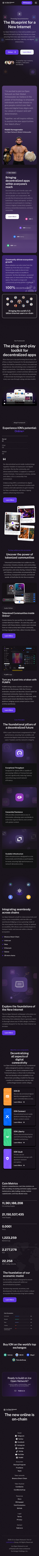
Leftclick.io (10, 1542)
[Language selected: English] (17, 1551)
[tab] (15, 439)
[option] (1, 1549)
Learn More (18, 1102)
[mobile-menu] (35, 2)
